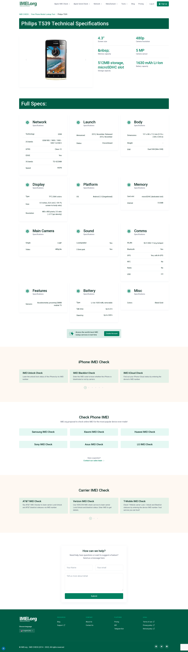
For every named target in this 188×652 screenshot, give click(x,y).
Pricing (141, 4)
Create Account (112, 333)
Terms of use (147, 622)
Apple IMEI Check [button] (61, 4)
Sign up (164, 4)
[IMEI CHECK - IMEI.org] (28, 4)
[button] (85, 387)
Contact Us (89, 625)
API (115, 625)
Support (60, 625)
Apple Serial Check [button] (81, 4)
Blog (133, 4)
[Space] (28, 619)
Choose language (25, 626)
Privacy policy (148, 625)
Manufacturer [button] (111, 4)
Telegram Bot (119, 629)
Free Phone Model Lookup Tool (43, 14)
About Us (89, 622)
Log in (151, 4)
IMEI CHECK (24, 14)
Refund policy (148, 629)
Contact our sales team (93, 461)
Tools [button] (123, 4)
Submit (94, 596)
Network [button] (97, 4)
